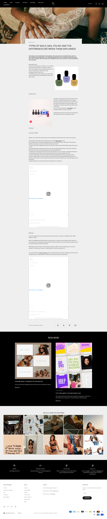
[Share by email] (75, 325)
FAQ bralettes (6, 497)
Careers (26, 492)
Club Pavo (17, 2)
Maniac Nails (58, 140)
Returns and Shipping (8, 490)
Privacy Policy (27, 499)
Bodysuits (25, 2)
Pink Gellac (70, 108)
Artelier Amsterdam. (43, 252)
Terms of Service (27, 497)
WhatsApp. (99, 471)
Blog (25, 501)
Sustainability (6, 4)
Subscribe (87, 497)
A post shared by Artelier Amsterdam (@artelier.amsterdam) (48, 318)
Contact (5, 487)
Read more (17, 387)
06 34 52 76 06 (55, 490)
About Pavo (40, 2)
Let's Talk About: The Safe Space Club (68, 393)
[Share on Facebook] (58, 325)
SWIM (11, 2)
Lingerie (5, 2)
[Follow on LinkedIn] (12, 506)
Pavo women (27, 494)
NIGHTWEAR (32, 2)
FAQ (4, 492)
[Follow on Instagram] (4, 506)
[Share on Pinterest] (69, 325)
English (90, 3)
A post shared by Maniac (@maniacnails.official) (48, 226)
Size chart (5, 494)
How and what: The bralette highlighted (29, 381)
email (88, 471)
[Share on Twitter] (64, 325)
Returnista (53, 493)
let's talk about (59, 390)
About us (26, 487)
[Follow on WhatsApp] (15, 506)
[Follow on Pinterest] (8, 506)
